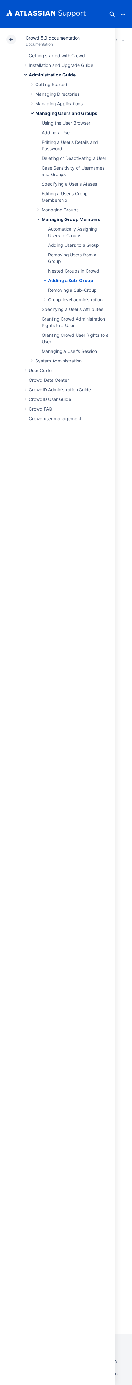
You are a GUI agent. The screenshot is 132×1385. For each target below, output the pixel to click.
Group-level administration (75, 299)
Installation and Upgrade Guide (61, 65)
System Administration (58, 360)
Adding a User (56, 132)
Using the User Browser (66, 123)
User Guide (40, 370)
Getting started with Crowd (57, 55)
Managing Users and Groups (66, 113)
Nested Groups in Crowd (73, 270)
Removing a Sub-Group (72, 290)
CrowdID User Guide (50, 399)
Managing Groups (60, 209)
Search (112, 14)
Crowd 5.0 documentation (53, 37)
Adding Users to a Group (73, 245)
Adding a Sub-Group (70, 280)
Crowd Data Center (49, 380)
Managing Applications (59, 103)
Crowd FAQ (40, 409)
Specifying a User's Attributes (72, 309)
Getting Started (51, 84)
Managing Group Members (71, 219)
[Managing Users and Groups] (124, 39)
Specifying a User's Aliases (69, 184)
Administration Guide (52, 74)
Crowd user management (55, 418)
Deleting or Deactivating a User (74, 158)
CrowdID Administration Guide (60, 389)
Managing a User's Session (69, 351)
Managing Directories (57, 94)
